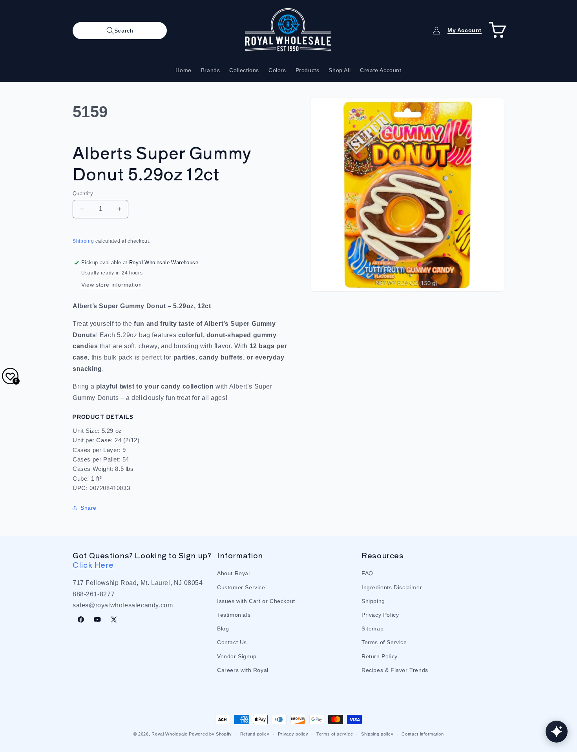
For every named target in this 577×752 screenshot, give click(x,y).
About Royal (233, 573)
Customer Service (241, 587)
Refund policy (255, 734)
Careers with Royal (242, 670)
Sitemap (372, 628)
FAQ (367, 573)
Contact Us (232, 642)
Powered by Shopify (210, 734)
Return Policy (380, 656)
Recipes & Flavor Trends (395, 670)
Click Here (93, 564)
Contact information (423, 734)
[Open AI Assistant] (557, 732)
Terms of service (334, 734)
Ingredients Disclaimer (392, 587)
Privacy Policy (380, 615)
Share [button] (88, 508)
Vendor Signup (237, 656)
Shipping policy (377, 734)
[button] (120, 30)
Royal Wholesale (170, 734)
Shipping (83, 241)
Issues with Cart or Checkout (256, 601)
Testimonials (233, 615)
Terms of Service (384, 642)
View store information (111, 285)
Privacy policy (293, 734)
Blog (223, 628)
